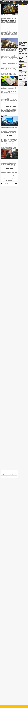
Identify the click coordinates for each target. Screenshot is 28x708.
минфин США (5, 185)
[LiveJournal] (15, 5)
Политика (21, 51)
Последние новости (21, 48)
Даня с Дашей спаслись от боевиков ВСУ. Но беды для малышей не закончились (8, 474)
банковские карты (12, 185)
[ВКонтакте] (11, 5)
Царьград (20, 1)
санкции (3, 185)
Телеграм (6, 180)
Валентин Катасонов (3, 14)
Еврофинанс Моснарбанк (9, 185)
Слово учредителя (21, 42)
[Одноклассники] (13, 5)
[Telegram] (17, 5)
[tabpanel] (23, 83)
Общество (23, 64)
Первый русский (6, 2)
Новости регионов (20, 65)
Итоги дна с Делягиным (21, 4)
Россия (15, 185)
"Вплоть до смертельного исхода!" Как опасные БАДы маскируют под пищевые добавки (9, 473)
